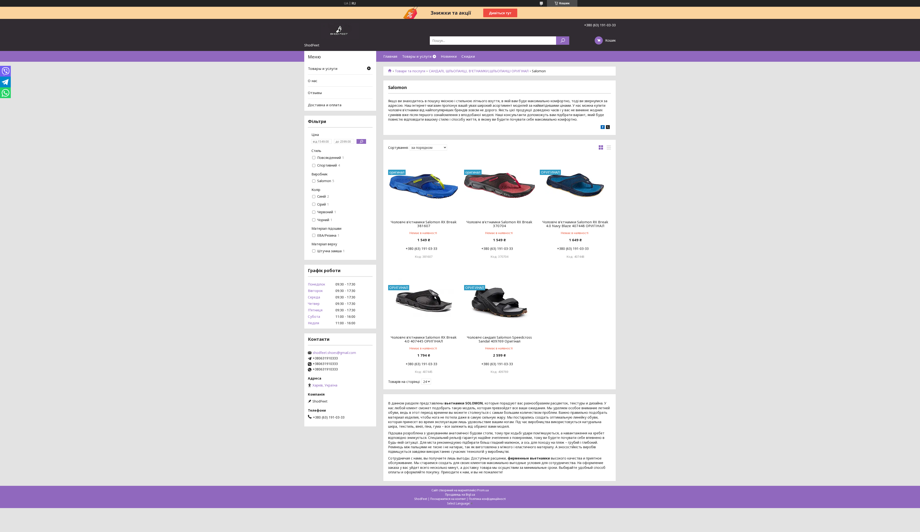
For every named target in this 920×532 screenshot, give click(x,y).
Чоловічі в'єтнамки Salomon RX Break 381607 (424, 224)
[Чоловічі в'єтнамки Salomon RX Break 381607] (423, 185)
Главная (390, 56)
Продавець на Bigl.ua (460, 495)
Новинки (449, 56)
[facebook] (603, 127)
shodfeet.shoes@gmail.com (334, 353)
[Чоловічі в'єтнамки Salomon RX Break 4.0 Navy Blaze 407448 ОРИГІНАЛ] (575, 185)
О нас (312, 80)
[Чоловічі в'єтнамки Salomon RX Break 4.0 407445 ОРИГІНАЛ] (423, 300)
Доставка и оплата (324, 104)
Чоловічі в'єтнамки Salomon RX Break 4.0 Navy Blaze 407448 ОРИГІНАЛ (575, 224)
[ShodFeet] (340, 30)
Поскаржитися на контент (448, 499)
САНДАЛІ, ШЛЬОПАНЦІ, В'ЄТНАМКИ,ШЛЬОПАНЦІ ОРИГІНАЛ (479, 71)
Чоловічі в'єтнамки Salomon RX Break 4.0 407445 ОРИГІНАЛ (424, 339)
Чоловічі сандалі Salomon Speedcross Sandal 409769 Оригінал (499, 339)
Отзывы (315, 92)
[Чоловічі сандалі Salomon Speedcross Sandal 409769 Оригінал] (499, 300)
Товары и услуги (416, 56)
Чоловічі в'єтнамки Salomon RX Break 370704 (499, 224)
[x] (608, 127)
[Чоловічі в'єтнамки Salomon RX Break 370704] (499, 185)
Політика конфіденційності (487, 499)
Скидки (468, 56)
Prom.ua (483, 490)
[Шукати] (562, 40)
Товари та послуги (410, 71)
